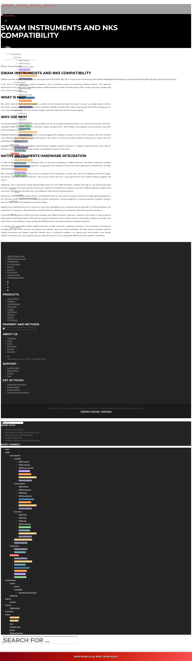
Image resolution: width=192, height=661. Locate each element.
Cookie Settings (106, 411)
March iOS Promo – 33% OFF (14, 430)
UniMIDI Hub (12, 312)
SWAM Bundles (13, 261)
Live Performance (14, 264)
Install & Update (13, 368)
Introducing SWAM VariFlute (13, 438)
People (10, 341)
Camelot (10, 309)
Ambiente (11, 315)
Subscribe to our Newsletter (18, 392)
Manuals (10, 373)
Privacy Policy (85, 411)
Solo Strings (12, 307)
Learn (9, 376)
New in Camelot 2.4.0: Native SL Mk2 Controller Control (22, 432)
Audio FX (10, 267)
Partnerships (12, 346)
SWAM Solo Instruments (16, 259)
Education (11, 352)
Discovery (11, 269)
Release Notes (12, 370)
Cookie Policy (95, 411)
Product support (13, 390)
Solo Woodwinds (13, 304)
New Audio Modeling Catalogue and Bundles (18, 435)
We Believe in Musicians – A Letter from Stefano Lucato (22, 440)
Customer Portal (13, 275)
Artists (9, 344)
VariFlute (10, 317)
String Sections (13, 299)
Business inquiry (13, 387)
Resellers (10, 349)
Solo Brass (11, 301)
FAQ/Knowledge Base (15, 277)
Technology (11, 338)
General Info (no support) (16, 384)
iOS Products (12, 272)
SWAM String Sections (16, 256)
